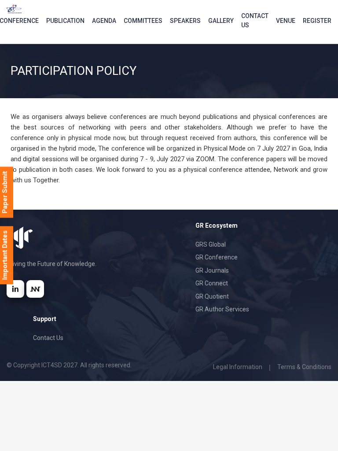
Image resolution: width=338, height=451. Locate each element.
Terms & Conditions (304, 366)
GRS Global (210, 244)
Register (317, 20)
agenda (104, 20)
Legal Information (237, 366)
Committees (143, 20)
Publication (65, 20)
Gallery (221, 20)
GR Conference (216, 257)
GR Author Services (222, 309)
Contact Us (254, 20)
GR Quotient (212, 296)
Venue (285, 20)
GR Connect (211, 283)
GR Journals (212, 270)
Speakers (185, 20)
